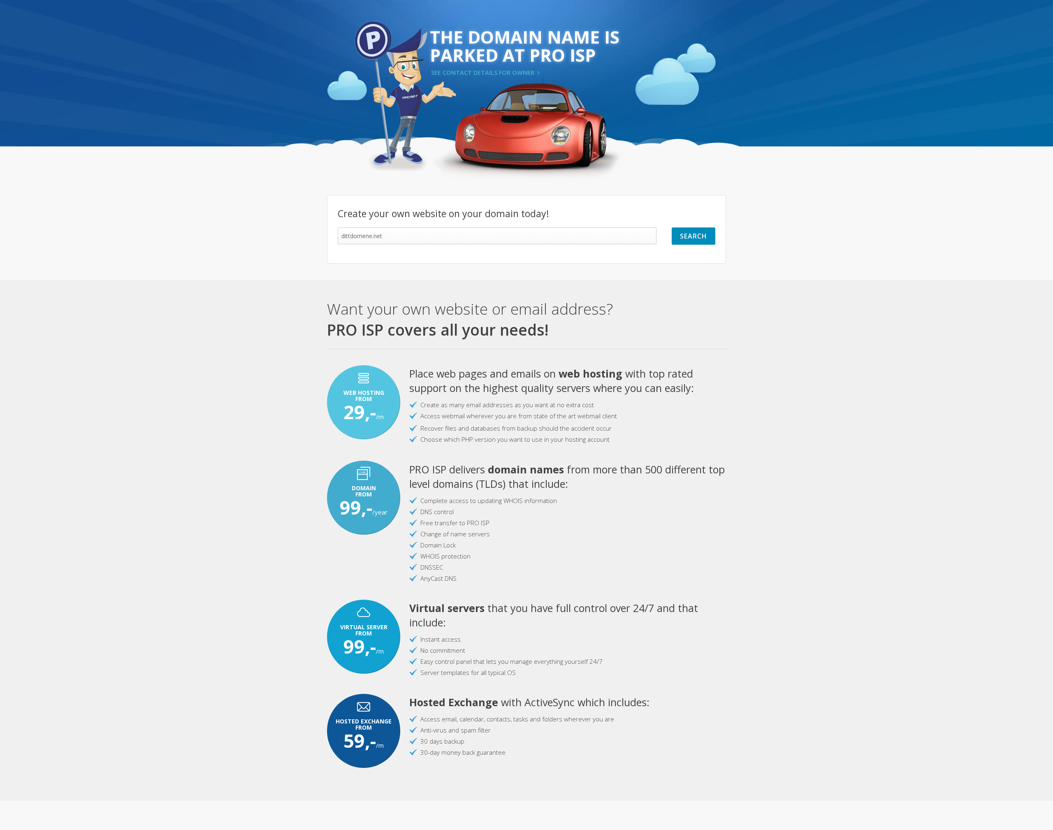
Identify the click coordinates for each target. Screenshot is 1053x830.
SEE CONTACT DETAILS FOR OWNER (482, 73)
